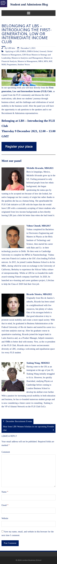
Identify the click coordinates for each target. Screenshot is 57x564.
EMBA (23, 51)
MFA (46, 61)
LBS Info (11, 48)
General (43, 51)
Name (5, 492)
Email (5, 505)
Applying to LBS (12, 51)
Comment (6, 452)
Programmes (12, 64)
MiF (50, 61)
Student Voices (24, 64)
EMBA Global (33, 51)
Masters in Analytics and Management (27, 58)
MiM (4, 64)
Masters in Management (27, 61)
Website (5, 518)
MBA (40, 61)
